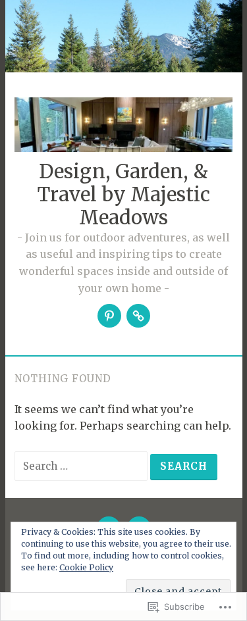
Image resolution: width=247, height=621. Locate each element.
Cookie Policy (86, 567)
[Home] (109, 315)
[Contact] (138, 315)
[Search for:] (82, 465)
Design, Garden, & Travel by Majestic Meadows (124, 194)
